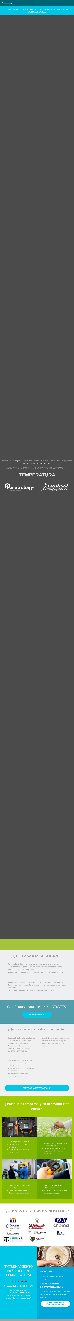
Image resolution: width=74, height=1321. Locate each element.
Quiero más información (37, 1088)
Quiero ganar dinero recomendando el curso (55, 1304)
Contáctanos (37, 1015)
